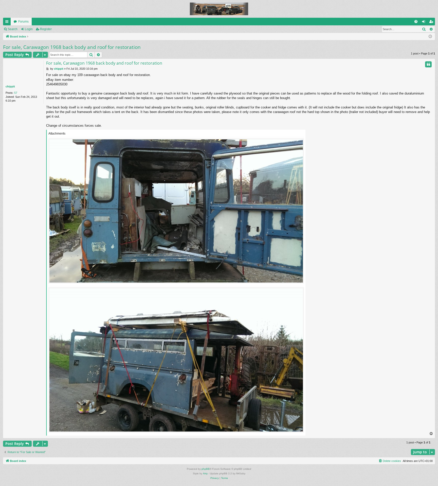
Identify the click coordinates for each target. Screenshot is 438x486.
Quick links (8, 22)
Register (46, 29)
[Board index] (219, 9)
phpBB (206, 469)
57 (15, 92)
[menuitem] (416, 21)
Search (12, 29)
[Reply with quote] (428, 64)
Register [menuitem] (432, 22)
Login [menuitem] (424, 22)
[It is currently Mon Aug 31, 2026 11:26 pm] (430, 37)
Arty (205, 473)
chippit (10, 86)
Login (29, 29)
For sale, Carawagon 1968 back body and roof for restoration (72, 47)
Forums (23, 21)
